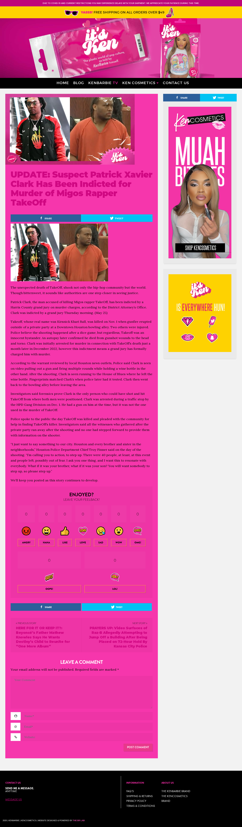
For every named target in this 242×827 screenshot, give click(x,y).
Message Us (13, 799)
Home (63, 82)
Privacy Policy (136, 801)
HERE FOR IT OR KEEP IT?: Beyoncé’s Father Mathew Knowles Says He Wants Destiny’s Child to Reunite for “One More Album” (43, 637)
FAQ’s (130, 791)
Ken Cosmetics (138, 82)
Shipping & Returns (139, 796)
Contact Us (176, 82)
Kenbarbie (103, 82)
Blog (78, 82)
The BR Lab (79, 820)
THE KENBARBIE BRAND (175, 791)
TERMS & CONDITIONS (140, 806)
